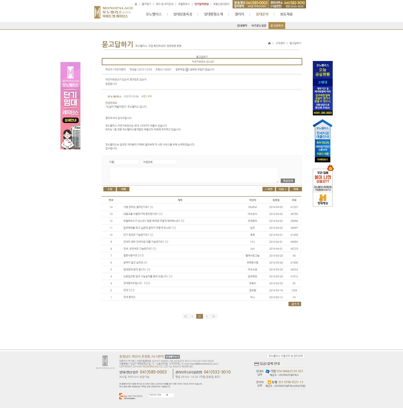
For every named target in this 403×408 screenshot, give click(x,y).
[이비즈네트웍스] (131, 396)
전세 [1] (127, 290)
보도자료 (286, 14)
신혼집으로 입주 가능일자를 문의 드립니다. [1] (147, 276)
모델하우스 (184, 4)
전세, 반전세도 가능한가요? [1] (139, 248)
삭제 (149, 96)
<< (185, 316)
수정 (143, 96)
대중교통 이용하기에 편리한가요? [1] (142, 213)
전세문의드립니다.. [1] (135, 283)
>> (213, 316)
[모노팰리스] (113, 10)
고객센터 (280, 43)
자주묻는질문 (258, 25)
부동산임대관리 (221, 4)
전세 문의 (128, 296)
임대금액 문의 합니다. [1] (136, 269)
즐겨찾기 (146, 4)
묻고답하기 (277, 25)
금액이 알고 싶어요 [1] (135, 262)
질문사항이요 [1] (132, 255)
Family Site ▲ (158, 394)
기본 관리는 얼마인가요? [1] (138, 206)
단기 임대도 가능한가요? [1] (138, 234)
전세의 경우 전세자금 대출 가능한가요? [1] (145, 241)
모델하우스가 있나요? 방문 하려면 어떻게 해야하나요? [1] (153, 220)
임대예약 (242, 25)
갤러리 (239, 14)
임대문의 (262, 14)
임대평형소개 (213, 14)
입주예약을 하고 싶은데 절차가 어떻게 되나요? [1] (149, 227)
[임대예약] (172, 356)
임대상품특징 (182, 14)
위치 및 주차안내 (164, 4)
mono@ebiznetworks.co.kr (204, 363)
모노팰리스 (154, 14)
